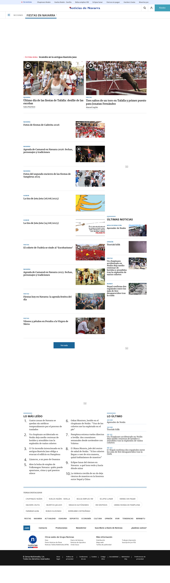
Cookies (94, 557)
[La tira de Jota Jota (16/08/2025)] (90, 203)
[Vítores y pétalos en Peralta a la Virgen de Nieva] (90, 326)
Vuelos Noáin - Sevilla (59, 499)
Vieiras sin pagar (127, 499)
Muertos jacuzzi (54, 505)
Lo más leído (32, 416)
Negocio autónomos (79, 505)
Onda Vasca (75, 545)
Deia (46, 540)
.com (26, 528)
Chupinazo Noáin (34, 499)
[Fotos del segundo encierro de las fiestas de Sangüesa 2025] (90, 178)
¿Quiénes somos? (139, 528)
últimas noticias (120, 219)
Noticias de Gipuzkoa (78, 542)
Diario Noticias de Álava (53, 542)
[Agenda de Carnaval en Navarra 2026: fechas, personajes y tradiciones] (90, 154)
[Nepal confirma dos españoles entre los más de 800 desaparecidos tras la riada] (138, 291)
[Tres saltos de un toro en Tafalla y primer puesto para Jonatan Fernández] (116, 78)
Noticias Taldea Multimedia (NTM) (57, 545)
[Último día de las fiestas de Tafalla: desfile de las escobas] (53, 78)
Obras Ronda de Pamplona (127, 505)
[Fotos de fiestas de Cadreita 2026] (90, 129)
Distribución (100, 540)
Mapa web (100, 542)
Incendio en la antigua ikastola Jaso (58, 57)
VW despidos (101, 505)
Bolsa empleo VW (85, 499)
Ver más (64, 345)
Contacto (43, 528)
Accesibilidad (113, 557)
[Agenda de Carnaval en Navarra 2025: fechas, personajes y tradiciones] (90, 277)
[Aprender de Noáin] (138, 230)
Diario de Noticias (77, 540)
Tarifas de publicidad (103, 545)
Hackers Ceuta (33, 505)
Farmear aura (32, 511)
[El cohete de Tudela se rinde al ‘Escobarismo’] (90, 252)
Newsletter (81, 528)
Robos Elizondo (53, 511)
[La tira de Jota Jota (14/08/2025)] (90, 227)
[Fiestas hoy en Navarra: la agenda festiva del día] (90, 301)
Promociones (61, 528)
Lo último (114, 416)
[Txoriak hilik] (138, 247)
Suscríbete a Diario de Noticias (108, 528)
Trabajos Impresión (129, 540)
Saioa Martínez (29, 107)
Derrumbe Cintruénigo (79, 511)
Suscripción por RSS (129, 542)
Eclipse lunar (106, 499)
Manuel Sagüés (92, 107)
